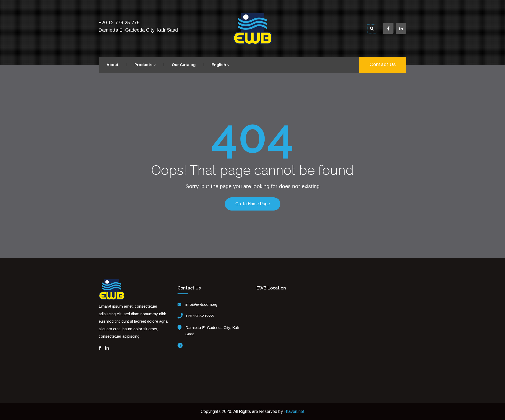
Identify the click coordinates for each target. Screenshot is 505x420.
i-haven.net (294, 411)
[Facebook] (100, 348)
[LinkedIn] (107, 348)
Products (143, 64)
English (218, 64)
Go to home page (252, 204)
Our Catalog (184, 64)
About (113, 64)
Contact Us (383, 64)
